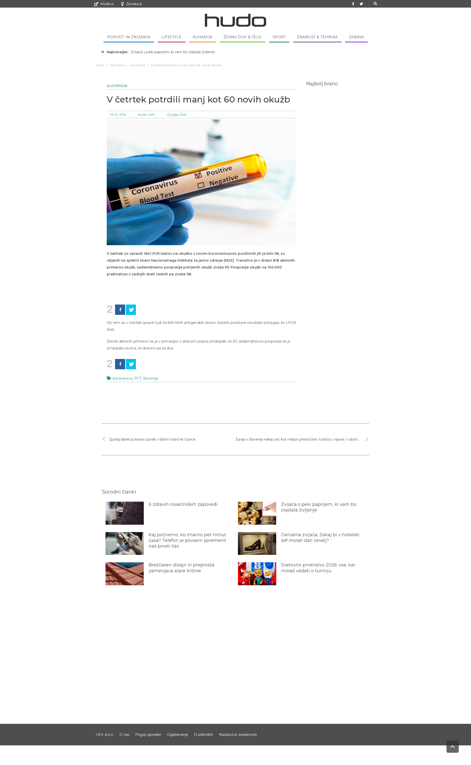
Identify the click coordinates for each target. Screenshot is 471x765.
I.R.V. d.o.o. (105, 734)
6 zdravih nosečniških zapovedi (183, 504)
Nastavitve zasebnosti (238, 734)
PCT (137, 378)
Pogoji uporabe (148, 734)
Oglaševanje (177, 734)
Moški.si (107, 4)
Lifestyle (171, 37)
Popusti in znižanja (129, 37)
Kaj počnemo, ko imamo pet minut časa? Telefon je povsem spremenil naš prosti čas (187, 540)
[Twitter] (361, 3)
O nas (124, 734)
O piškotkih (203, 734)
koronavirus (122, 378)
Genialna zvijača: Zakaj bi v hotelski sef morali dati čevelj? (320, 537)
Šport (279, 37)
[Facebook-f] (353, 3)
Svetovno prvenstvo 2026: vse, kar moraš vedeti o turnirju (318, 567)
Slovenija (117, 86)
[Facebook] (120, 310)
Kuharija (202, 37)
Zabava (356, 37)
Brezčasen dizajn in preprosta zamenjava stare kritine (181, 567)
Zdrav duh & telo (242, 37)
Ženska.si (134, 4)
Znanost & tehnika (317, 37)
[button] (375, 4)
